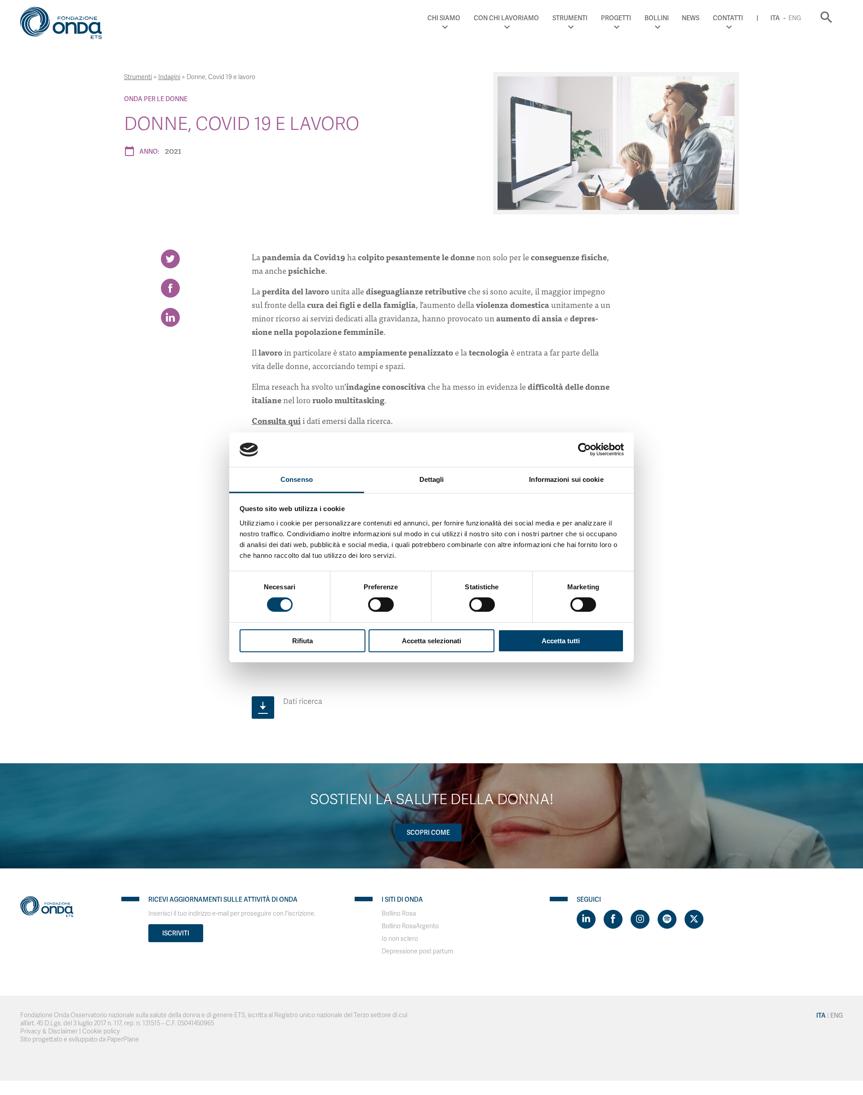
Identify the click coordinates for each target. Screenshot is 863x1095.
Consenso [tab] (296, 479)
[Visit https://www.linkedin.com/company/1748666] (586, 919)
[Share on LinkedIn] (170, 317)
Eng (794, 18)
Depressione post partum (417, 951)
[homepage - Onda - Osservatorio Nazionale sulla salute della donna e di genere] (65, 25)
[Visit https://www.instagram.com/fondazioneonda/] (640, 919)
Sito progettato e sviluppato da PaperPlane (79, 1039)
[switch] (381, 604)
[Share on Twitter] (170, 259)
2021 (173, 150)
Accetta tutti (561, 641)
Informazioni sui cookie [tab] (566, 479)
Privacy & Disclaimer (49, 1031)
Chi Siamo (443, 18)
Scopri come (428, 832)
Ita (775, 18)
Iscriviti (175, 933)
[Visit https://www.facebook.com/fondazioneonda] (613, 919)
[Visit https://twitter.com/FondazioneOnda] (694, 919)
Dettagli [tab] (431, 479)
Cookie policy (101, 1031)
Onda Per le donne (155, 99)
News (690, 18)
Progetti (616, 18)
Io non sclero (400, 939)
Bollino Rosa (399, 913)
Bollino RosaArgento (410, 926)
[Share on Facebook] (170, 288)
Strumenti (569, 18)
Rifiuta (302, 641)
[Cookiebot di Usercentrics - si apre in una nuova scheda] (584, 449)
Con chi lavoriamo (506, 18)
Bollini (657, 18)
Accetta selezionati (431, 641)
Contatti (728, 18)
